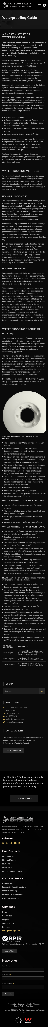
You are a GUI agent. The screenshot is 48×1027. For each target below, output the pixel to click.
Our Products (8, 916)
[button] (40, 5)
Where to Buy (8, 923)
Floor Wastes (8, 856)
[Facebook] (3, 843)
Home (4, 912)
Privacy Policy (19, 1006)
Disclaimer (30, 1006)
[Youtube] (15, 843)
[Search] (42, 691)
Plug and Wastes (9, 860)
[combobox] (21, 691)
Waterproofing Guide (11, 931)
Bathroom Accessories (12, 871)
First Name (6, 966)
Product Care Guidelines (12, 894)
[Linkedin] (19, 843)
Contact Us (7, 883)
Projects (5, 920)
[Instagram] (7, 843)
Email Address (8, 983)
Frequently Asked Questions (14, 887)
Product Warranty (9, 891)
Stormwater (7, 868)
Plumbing (6, 864)
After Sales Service (10, 898)
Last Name (6, 975)
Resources (6, 927)
